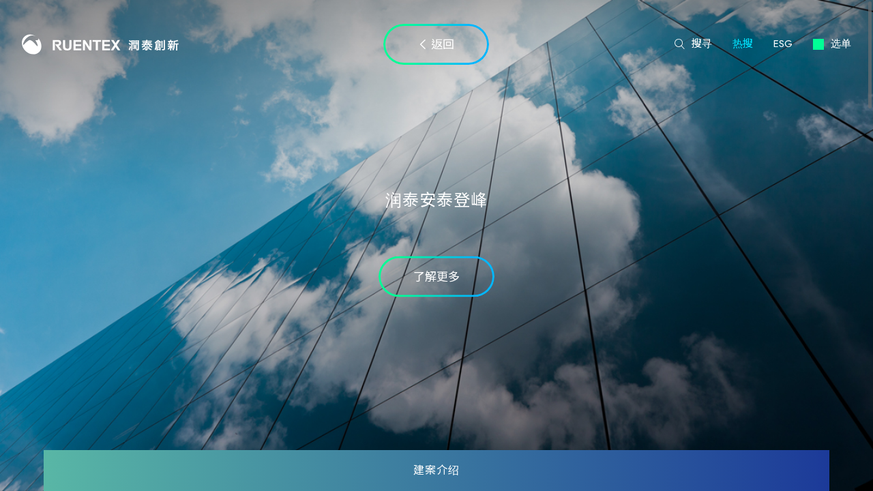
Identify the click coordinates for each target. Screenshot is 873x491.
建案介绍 (436, 470)
